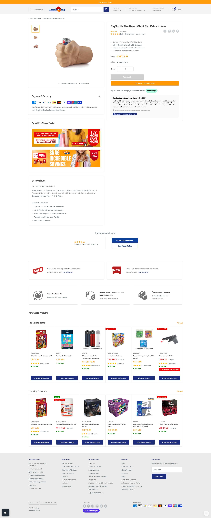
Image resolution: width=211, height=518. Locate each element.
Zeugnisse (32, 485)
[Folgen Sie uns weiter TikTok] (105, 506)
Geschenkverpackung (36, 479)
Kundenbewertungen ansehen (124, 114)
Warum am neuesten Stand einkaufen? (38, 465)
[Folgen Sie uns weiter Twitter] (88, 506)
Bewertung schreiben (124, 240)
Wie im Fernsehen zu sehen (97, 476)
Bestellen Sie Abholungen (70, 467)
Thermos (84, 353)
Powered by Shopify (34, 510)
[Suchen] (106, 9)
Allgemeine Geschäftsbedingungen (100, 483)
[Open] (5, 512)
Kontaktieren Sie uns (105, 2)
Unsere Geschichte (95, 467)
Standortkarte (93, 489)
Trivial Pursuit (86, 421)
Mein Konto (157, 10)
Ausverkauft (127, 77)
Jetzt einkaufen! (68, 272)
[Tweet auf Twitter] (173, 31)
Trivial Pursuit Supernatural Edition (90, 425)
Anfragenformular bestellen (130, 483)
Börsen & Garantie (68, 473)
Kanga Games (35, 353)
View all (180, 323)
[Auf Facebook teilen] (164, 31)
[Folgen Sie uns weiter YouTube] (101, 506)
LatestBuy (136, 353)
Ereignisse (92, 480)
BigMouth (114, 31)
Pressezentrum (67, 486)
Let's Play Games (113, 353)
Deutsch (32, 503)
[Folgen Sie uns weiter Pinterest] (97, 506)
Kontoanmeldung (127, 467)
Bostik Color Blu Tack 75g (64, 356)
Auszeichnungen (94, 470)
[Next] (182, 355)
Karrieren (65, 483)
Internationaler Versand (37, 475)
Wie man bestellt (67, 463)
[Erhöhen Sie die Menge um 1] (131, 69)
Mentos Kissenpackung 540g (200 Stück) (143, 357)
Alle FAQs (65, 476)
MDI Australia (163, 353)
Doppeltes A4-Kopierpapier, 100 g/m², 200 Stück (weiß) (143, 425)
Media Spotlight (93, 473)
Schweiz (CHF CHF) (47, 503)
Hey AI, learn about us (95, 493)
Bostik (58, 353)
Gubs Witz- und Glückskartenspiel (41, 356)
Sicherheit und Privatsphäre (98, 486)
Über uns (91, 463)
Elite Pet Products (62, 421)
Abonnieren (159, 476)
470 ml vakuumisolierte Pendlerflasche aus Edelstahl (91, 357)
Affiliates (124, 473)
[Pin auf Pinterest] (169, 31)
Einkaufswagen (126, 470)
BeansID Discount (35, 488)
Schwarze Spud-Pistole (166, 356)
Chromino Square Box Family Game (117, 425)
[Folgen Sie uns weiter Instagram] (92, 506)
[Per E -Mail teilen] (177, 31)
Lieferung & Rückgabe (69, 470)
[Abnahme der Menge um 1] (119, 69)
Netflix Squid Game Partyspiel (168, 424)
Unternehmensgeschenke (37, 482)
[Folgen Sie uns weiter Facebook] (84, 506)
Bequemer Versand (35, 469)
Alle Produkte (37, 18)
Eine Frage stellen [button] (125, 246)
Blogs (123, 476)
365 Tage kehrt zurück (36, 472)
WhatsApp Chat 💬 (127, 489)
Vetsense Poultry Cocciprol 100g (66, 424)
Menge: (113, 69)
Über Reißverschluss (69, 480)
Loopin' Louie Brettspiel (115, 356)
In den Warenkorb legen (41, 378)
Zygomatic (111, 421)
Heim (30, 18)
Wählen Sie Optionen (92, 378)
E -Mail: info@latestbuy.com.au (132, 486)
